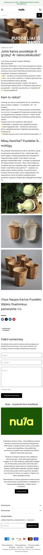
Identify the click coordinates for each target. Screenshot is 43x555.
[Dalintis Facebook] (2, 319)
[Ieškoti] (39, 15)
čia (2, 180)
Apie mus (20, 547)
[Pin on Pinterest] (13, 319)
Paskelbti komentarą (11, 395)
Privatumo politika (33, 545)
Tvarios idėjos (29, 547)
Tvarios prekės (21, 491)
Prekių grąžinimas (20, 545)
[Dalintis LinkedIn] (10, 319)
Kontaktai (12, 547)
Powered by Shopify (21, 551)
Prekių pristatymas (7, 545)
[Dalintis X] (6, 319)
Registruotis (32, 525)
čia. (19, 309)
